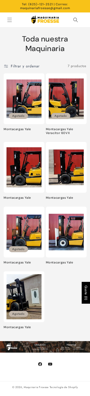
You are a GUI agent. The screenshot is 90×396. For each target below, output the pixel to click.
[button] (9, 20)
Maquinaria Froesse (36, 387)
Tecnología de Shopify (64, 387)
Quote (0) (86, 292)
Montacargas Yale (17, 129)
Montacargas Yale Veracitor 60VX (59, 131)
